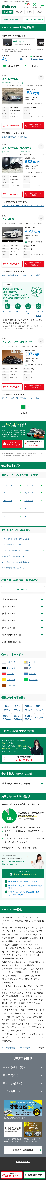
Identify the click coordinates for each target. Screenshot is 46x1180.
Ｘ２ (26, 516)
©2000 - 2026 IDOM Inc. (23, 1162)
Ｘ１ (5, 516)
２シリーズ (29, 501)
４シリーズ (7, 501)
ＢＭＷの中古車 (25, 1048)
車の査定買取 (10, 1075)
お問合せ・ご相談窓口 (23, 1150)
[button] (12, 1175)
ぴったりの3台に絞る (32, 19)
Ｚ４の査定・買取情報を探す (13, 556)
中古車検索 (8, 12)
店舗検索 (19, 12)
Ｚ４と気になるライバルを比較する (15, 562)
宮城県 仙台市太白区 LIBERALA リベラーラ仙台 (20, 398)
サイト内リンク (11, 1091)
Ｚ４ (5, 493)
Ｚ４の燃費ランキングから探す (14, 544)
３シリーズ (7, 485)
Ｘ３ (26, 508)
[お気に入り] (41, 77)
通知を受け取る (37, 59)
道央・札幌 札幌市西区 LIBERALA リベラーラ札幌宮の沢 (23, 207)
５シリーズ (29, 485)
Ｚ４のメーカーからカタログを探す (15, 550)
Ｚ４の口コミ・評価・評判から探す (15, 539)
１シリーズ (29, 493)
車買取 (29, 12)
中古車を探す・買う (14, 1067)
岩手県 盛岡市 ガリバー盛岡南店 (14, 137)
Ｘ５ (5, 508)
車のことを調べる (13, 1083)
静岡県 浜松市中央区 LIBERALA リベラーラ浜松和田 (22, 275)
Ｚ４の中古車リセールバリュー (14, 568)
